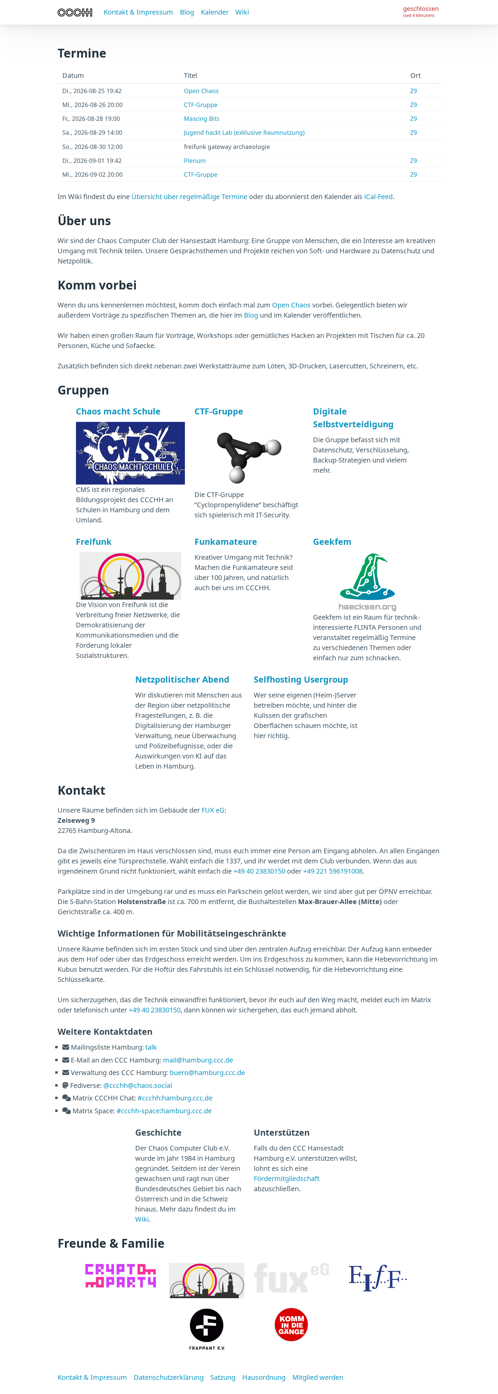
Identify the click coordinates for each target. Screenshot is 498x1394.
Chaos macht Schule (118, 411)
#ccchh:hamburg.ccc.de (175, 1097)
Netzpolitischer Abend (182, 679)
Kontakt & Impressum (138, 12)
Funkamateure (225, 541)
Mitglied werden (317, 1377)
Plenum (195, 160)
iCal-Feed (378, 196)
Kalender (215, 12)
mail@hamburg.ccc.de (198, 1060)
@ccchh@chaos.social (137, 1085)
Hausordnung (264, 1377)
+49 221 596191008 (332, 871)
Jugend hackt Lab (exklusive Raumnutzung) (244, 132)
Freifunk (94, 541)
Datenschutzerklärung (169, 1377)
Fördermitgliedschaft (286, 1178)
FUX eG (213, 810)
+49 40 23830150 (259, 871)
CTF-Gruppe (200, 105)
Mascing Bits (201, 118)
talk (151, 1047)
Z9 (413, 91)
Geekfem (332, 541)
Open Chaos (201, 91)
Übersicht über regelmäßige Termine (189, 196)
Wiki (242, 12)
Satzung (222, 1377)
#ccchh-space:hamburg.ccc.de (164, 1110)
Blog (187, 12)
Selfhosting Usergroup (301, 679)
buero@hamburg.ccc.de (207, 1072)
